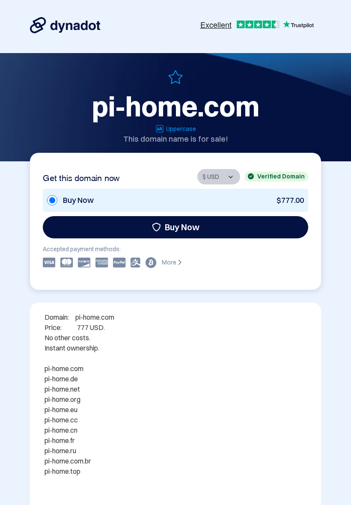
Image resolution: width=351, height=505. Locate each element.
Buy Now (182, 227)
